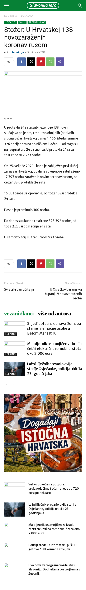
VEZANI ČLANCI (19, 313)
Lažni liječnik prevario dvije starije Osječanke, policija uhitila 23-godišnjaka (54, 369)
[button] (6, 5)
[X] (31, 61)
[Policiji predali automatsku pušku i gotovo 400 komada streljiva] (14, 550)
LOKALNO (27, 15)
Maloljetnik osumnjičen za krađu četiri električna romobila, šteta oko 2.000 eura (54, 349)
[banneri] (43, 433)
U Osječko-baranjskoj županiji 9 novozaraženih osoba (63, 293)
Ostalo (22, 22)
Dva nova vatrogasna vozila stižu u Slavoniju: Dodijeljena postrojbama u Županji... (54, 569)
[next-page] (13, 384)
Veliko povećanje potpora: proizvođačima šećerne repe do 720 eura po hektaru (53, 488)
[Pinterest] (41, 61)
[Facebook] (21, 61)
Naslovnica (10, 15)
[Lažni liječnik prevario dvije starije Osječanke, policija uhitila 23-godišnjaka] (14, 369)
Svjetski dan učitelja (19, 289)
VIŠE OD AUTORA (54, 313)
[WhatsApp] (50, 61)
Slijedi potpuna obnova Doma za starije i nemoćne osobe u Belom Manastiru (54, 328)
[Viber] (60, 61)
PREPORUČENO (37, 22)
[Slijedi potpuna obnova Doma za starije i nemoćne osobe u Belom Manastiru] (14, 328)
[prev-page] (6, 384)
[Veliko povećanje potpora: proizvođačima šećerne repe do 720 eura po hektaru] (14, 489)
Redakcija (17, 52)
